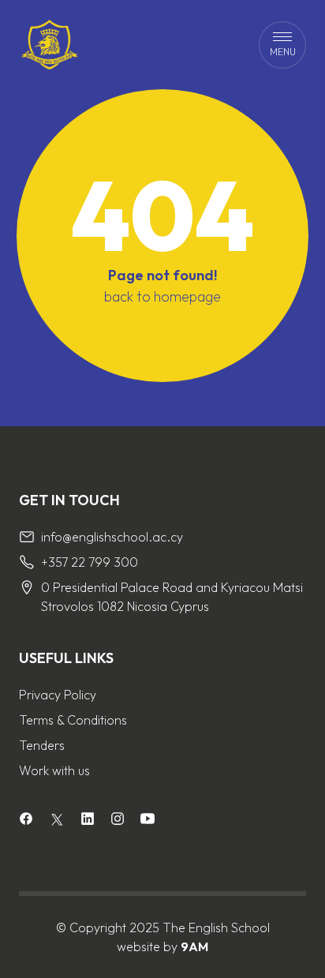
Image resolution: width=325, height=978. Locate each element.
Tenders (42, 745)
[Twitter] (57, 819)
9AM (194, 946)
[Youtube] (147, 820)
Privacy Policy (57, 695)
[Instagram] (117, 820)
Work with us (54, 770)
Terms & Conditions (73, 720)
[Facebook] (26, 820)
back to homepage (162, 297)
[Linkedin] (87, 820)
